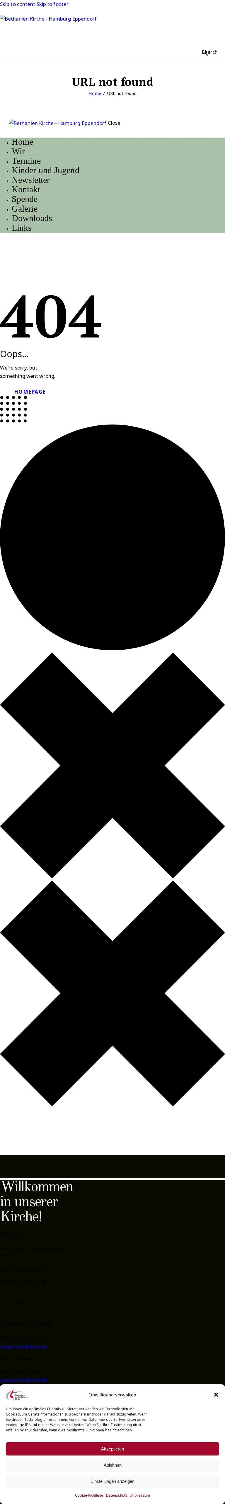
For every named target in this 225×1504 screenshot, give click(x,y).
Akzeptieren (112, 1448)
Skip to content (17, 4)
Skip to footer (53, 4)
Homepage (30, 391)
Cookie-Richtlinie (89, 1495)
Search (210, 52)
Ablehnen (113, 1465)
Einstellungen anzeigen (112, 1481)
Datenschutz (116, 1495)
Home (94, 93)
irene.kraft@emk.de (23, 1346)
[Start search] (205, 52)
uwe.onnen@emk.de (23, 1380)
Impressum (140, 1495)
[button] (216, 1395)
